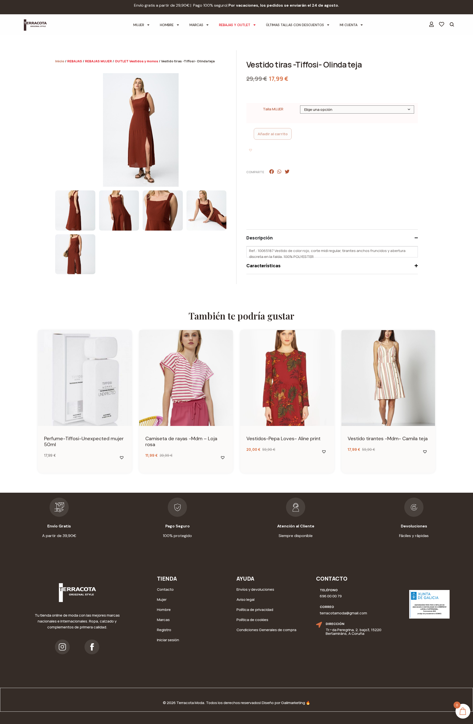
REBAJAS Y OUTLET (234, 25)
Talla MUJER (273, 109)
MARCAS (196, 25)
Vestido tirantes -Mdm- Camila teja (388, 438)
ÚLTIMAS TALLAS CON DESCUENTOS (295, 25)
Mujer (138, 25)
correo (327, 607)
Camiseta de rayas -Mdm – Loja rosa (181, 441)
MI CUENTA (348, 25)
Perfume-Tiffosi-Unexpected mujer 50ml (84, 441)
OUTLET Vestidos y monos (136, 61)
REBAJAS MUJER (98, 61)
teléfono (329, 590)
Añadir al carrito (273, 133)
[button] (251, 150)
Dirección (335, 624)
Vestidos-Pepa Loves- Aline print (283, 438)
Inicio (59, 61)
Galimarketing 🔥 (295, 702)
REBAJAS (74, 61)
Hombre (167, 25)
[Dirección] (319, 625)
